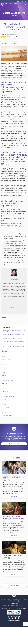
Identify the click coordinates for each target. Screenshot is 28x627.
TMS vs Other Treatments (7, 412)
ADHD (3, 353)
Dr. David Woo (6, 41)
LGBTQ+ (4, 378)
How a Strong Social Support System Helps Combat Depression (13, 335)
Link (25, 236)
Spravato (4, 399)
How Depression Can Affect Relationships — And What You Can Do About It (13, 331)
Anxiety (3, 356)
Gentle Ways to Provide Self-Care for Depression (12, 338)
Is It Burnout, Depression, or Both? (9, 344)
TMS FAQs (4, 404)
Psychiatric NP (5, 391)
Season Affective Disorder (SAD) (8, 396)
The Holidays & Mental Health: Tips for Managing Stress (13, 346)
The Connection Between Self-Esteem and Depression (13, 341)
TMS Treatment (5, 410)
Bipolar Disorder (5, 361)
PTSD (3, 394)
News (3, 386)
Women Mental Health (6, 415)
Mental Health (5, 383)
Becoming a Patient (6, 359)
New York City (6, 284)
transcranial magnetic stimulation (10, 77)
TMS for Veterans (5, 407)
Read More (14, 496)
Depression (4, 317)
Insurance (4, 375)
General (3, 372)
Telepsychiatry (5, 402)
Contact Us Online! (14, 443)
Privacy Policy (23, 608)
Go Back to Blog (14, 585)
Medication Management (7, 380)
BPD (3, 364)
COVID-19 (4, 367)
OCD (3, 388)
